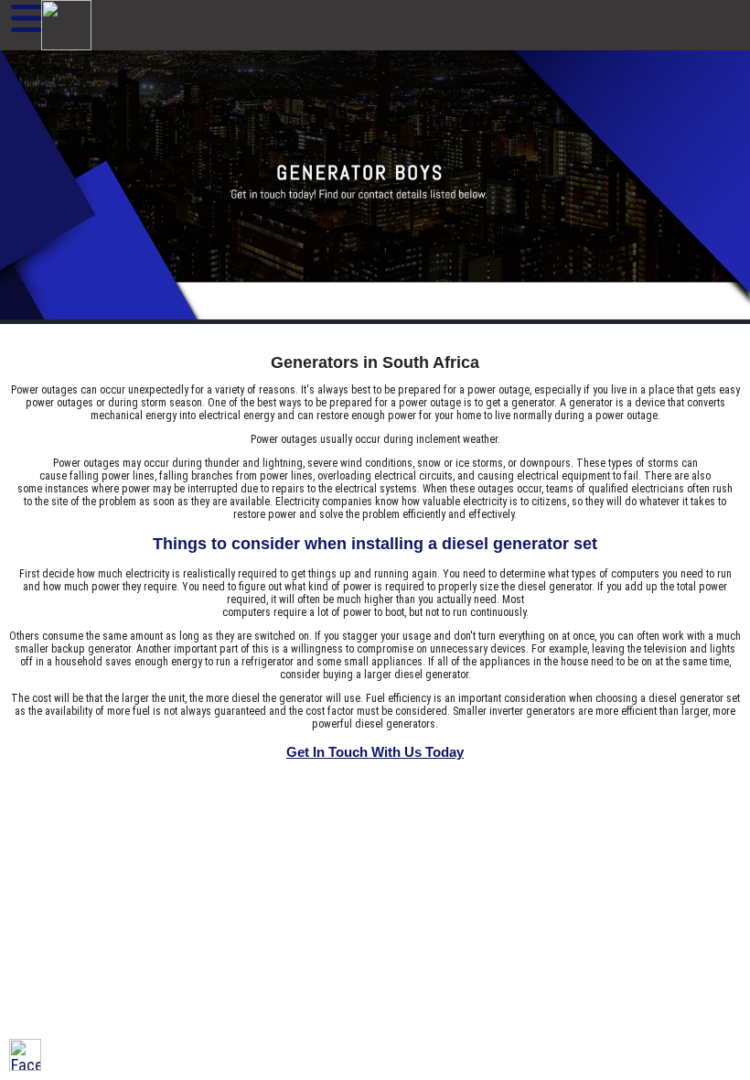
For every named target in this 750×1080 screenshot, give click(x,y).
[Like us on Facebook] (25, 1055)
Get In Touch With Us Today (375, 752)
